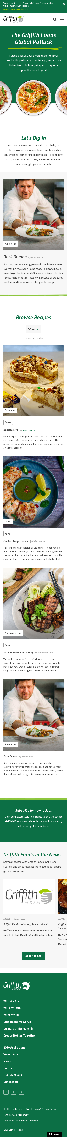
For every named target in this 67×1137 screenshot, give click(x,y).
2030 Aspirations (14, 1047)
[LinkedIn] (6, 1092)
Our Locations (12, 1075)
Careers (8, 1068)
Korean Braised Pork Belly (18, 652)
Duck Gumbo (15, 256)
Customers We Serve (17, 1022)
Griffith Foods (19, 918)
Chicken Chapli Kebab (15, 541)
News (7, 1061)
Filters (31, 329)
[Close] (63, 4)
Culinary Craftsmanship (18, 1029)
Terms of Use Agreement (16, 1114)
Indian (8, 521)
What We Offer (13, 1008)
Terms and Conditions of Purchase (20, 1120)
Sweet (8, 422)
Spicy (7, 533)
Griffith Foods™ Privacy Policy (41, 1108)
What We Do (11, 1015)
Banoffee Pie (10, 429)
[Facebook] (13, 1092)
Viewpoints (10, 1054)
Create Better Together (19, 1035)
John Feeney (29, 429)
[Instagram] (21, 1092)
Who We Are (11, 1001)
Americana (10, 243)
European (10, 410)
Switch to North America (14, 9)
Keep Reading (33, 955)
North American (13, 632)
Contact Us (10, 1082)
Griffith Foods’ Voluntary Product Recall (25, 924)
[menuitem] (6, 1092)
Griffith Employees (12, 1108)
